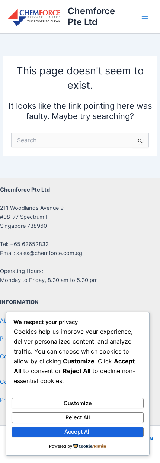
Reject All (77, 417)
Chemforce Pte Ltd (91, 16)
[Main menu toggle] (145, 17)
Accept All (77, 431)
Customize (78, 403)
